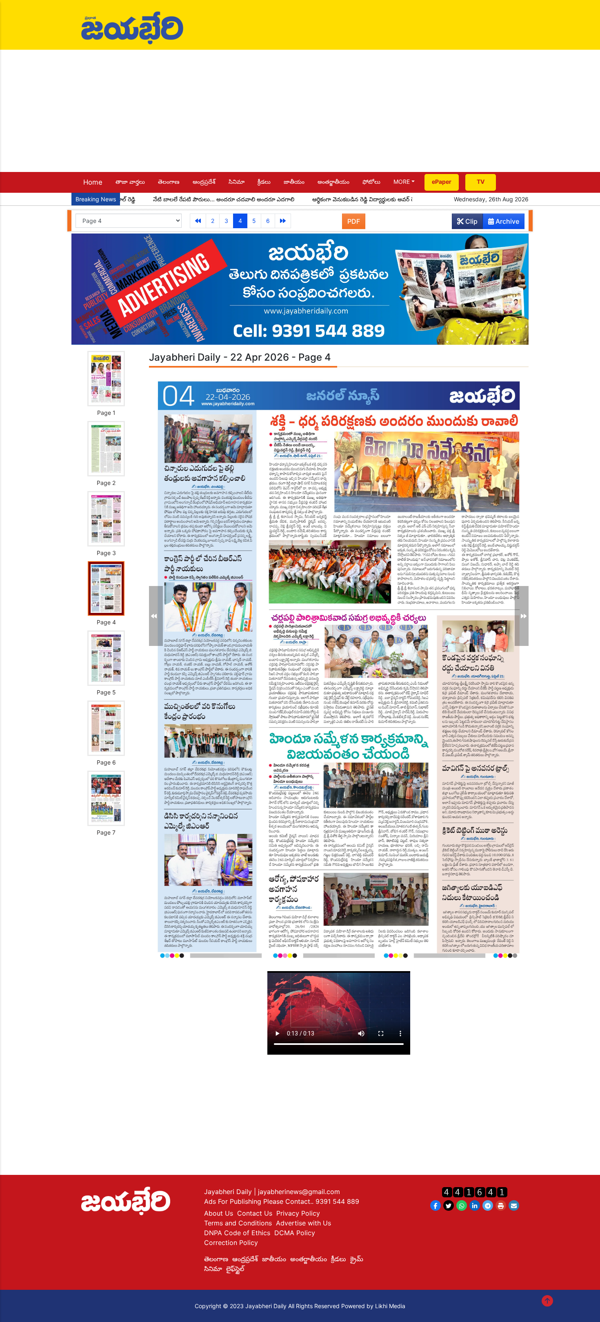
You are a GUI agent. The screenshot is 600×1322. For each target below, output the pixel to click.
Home (92, 182)
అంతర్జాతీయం (333, 181)
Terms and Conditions (238, 1223)
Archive (506, 221)
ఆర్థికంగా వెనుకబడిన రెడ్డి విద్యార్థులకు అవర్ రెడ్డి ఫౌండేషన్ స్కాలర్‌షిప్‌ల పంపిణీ (356, 199)
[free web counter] (475, 1191)
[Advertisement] (300, 111)
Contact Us (254, 1213)
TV (480, 181)
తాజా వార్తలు (130, 181)
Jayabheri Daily (229, 1192)
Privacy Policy (298, 1213)
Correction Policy (231, 1242)
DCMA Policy (294, 1233)
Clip (471, 221)
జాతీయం (294, 181)
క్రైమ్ (356, 1259)
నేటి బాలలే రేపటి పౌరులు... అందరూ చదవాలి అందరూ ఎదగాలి (180, 199)
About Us (218, 1213)
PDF (353, 221)
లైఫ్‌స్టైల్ (235, 1269)
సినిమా (236, 181)
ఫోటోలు (371, 181)
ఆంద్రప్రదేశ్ (204, 181)
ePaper (441, 181)
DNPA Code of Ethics (237, 1233)
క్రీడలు (264, 181)
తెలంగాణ (169, 181)
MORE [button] (401, 181)
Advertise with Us (303, 1223)
